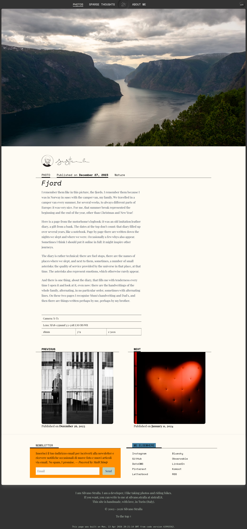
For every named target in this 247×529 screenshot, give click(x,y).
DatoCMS (137, 464)
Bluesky (177, 453)
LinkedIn (178, 464)
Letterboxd (140, 474)
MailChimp (100, 462)
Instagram (139, 453)
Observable (180, 458)
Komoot (177, 469)
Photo (46, 175)
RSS (174, 474)
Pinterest (139, 469)
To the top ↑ (123, 516)
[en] (242, 4)
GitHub (137, 458)
